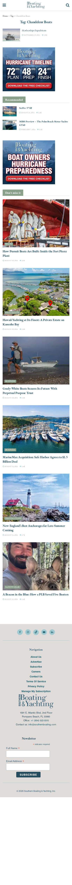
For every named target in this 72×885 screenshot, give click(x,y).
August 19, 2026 (11, 260)
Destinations (13, 518)
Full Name (13, 748)
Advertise (36, 661)
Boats (8, 244)
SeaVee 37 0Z (25, 108)
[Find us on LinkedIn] (52, 632)
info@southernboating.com (42, 724)
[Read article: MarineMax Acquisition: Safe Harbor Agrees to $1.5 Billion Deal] (36, 429)
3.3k (40, 112)
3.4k (23, 466)
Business (10, 381)
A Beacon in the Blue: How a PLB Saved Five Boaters (36, 594)
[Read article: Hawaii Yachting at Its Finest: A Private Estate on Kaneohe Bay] (36, 292)
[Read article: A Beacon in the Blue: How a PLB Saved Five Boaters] (36, 566)
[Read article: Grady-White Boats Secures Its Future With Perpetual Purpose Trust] (36, 361)
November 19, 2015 (31, 35)
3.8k (45, 35)
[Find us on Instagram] (28, 632)
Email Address (15, 761)
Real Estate (12, 312)
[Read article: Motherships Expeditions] (11, 35)
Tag (11, 16)
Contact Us (36, 676)
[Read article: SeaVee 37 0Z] (10, 111)
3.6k (23, 260)
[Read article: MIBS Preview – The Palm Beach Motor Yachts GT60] (10, 125)
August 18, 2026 (11, 329)
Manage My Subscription (36, 691)
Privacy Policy (36, 686)
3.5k (40, 129)
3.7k (23, 535)
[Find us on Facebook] (20, 632)
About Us (36, 656)
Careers (36, 671)
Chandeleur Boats (23, 16)
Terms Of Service (36, 681)
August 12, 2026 (11, 535)
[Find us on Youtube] (44, 632)
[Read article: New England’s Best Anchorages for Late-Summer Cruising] (36, 498)
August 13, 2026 (11, 466)
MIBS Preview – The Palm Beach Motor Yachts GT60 (43, 123)
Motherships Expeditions (34, 30)
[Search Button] (67, 5)
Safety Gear (12, 587)
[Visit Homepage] (36, 5)
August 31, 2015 (27, 112)
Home (5, 16)
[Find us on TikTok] (36, 632)
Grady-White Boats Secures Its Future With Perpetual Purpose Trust (30, 390)
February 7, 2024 (28, 129)
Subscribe (36, 666)
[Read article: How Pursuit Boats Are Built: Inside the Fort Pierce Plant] (36, 223)
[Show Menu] (4, 5)
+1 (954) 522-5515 (40, 720)
